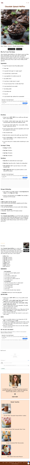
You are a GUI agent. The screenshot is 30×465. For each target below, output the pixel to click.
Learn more (15, 396)
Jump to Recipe (11, 49)
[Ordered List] (8, 365)
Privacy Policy (20, 462)
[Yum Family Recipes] (2, 3)
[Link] (13, 365)
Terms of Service (25, 462)
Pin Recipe (26, 251)
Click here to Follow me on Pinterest (6, 332)
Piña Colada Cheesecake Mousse (15, 456)
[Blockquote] (10, 365)
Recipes (5, 46)
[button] (27, 3)
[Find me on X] (15, 394)
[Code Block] (12, 365)
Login (28, 360)
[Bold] (4, 365)
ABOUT (3, 462)
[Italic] (5, 365)
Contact (6, 462)
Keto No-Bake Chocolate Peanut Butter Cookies (15, 415)
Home (2, 46)
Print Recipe (19, 49)
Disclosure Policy (11, 462)
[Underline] (6, 365)
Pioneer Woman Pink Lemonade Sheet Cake (15, 429)
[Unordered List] (9, 365)
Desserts (10, 46)
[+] (15, 365)
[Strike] (7, 365)
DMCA (16, 462)
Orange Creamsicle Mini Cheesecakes (15, 443)
